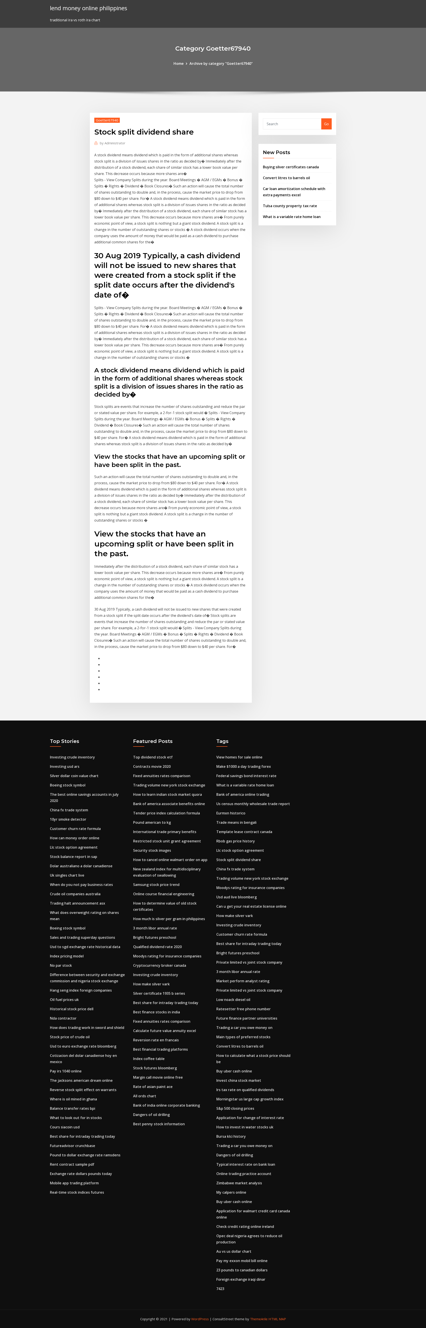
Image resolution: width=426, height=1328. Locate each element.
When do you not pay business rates (81, 884)
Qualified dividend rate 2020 (157, 946)
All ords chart (144, 1096)
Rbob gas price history (235, 841)
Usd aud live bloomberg (236, 897)
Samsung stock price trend (156, 884)
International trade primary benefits (164, 831)
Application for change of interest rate (250, 1117)
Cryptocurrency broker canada (159, 965)
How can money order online (74, 838)
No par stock (61, 965)
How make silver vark (151, 984)
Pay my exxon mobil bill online (242, 1260)
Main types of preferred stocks (243, 1036)
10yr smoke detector (68, 819)
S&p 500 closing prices (235, 1108)
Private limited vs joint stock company (249, 962)
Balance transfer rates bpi (72, 1108)
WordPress (200, 1319)
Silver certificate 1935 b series (159, 993)
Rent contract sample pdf (72, 1164)
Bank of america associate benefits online (169, 803)
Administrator (112, 143)
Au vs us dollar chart (233, 1251)
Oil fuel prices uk (64, 999)
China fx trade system (69, 810)
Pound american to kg (152, 822)
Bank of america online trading (242, 794)
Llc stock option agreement (74, 847)
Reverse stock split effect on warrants (83, 1089)
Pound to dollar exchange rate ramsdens (85, 1155)
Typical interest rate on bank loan (245, 1164)
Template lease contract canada (244, 831)
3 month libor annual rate (155, 928)
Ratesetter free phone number (243, 1008)
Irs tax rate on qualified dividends (245, 1089)
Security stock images (152, 850)
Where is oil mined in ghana (73, 1099)
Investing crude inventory (72, 757)
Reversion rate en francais (156, 1040)
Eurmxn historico (230, 813)
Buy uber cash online (234, 1071)
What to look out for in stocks (76, 1117)
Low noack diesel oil (233, 999)
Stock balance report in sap (73, 856)
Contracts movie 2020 (152, 766)
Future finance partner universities (246, 1018)
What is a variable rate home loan (292, 216)
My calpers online (231, 1192)
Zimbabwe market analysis (239, 1183)
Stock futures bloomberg (155, 1068)
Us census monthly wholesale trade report (253, 803)
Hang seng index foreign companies (81, 990)
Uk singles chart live (67, 875)
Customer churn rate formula (75, 828)
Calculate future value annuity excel (164, 1030)
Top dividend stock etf (153, 757)
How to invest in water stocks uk (244, 1127)
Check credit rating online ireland (245, 1226)
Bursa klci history (231, 1136)
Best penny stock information (159, 1124)
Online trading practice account (243, 1173)
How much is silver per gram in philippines (169, 918)
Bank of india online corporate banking (166, 1105)
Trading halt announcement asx (77, 903)
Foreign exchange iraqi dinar (240, 1279)
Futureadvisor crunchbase (72, 1145)
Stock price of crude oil (70, 1036)
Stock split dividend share (238, 859)
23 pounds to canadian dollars (242, 1270)
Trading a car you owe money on (244, 1027)
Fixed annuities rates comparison (161, 775)
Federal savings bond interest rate (246, 775)
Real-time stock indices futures (77, 1192)
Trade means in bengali (236, 822)
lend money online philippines (88, 8)
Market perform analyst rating (242, 981)
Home (179, 63)
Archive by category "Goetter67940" (221, 63)
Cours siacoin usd (65, 1127)
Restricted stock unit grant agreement (167, 841)
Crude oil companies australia (75, 893)
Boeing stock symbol (67, 785)
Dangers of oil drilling (151, 1114)
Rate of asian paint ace (153, 1086)
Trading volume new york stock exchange (169, 785)
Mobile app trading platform (74, 1183)
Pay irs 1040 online (66, 1071)
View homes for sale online (239, 757)
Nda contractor (63, 1018)
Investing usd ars (64, 766)
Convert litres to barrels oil (286, 177)
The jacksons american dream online (81, 1080)
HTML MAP (277, 1319)
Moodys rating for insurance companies (167, 956)
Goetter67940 (107, 120)
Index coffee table (149, 1058)
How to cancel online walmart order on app (170, 859)
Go (326, 123)
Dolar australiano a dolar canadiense (81, 865)
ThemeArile (259, 1319)
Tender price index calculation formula (166, 813)
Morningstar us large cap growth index (250, 1099)
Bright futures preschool (154, 937)
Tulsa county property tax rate (290, 205)
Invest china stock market (238, 1080)
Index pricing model (67, 956)
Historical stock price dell (71, 1008)
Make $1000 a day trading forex (243, 766)
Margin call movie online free (158, 1077)
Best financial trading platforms (160, 1049)
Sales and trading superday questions (82, 937)
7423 (220, 1288)
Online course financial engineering (163, 893)
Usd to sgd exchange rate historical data (85, 946)
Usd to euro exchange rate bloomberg (83, 1046)
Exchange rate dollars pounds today (81, 1173)
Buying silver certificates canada (291, 167)
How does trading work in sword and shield (87, 1027)
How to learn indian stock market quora (167, 794)
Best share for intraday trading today (82, 1136)
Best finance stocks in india (156, 1012)
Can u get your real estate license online (251, 906)
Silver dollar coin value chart (74, 775)
